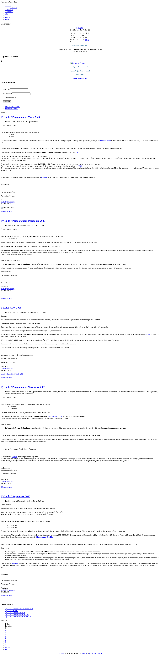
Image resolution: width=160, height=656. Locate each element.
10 (6, 646)
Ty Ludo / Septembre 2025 (15, 496)
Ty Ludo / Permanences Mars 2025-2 (18, 617)
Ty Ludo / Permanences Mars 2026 (20, 117)
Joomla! (85, 653)
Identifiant (6, 89)
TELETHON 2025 (11, 307)
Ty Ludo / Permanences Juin (15, 613)
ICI (76, 152)
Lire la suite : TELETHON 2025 (12, 374)
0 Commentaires (6, 211)
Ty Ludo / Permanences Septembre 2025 (19, 609)
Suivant (7, 647)
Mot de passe (7, 93)
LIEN (80, 166)
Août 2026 (79, 28)
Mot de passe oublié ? (12, 107)
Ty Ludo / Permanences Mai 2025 (17, 615)
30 (88, 40)
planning (148, 334)
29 (86, 40)
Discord (44, 177)
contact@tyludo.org (80, 78)
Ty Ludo (61, 653)
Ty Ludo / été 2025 (11, 611)
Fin (6, 649)
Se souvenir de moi (9, 98)
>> (84, 28)
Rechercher (5, 2)
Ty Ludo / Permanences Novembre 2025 (23, 387)
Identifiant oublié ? (11, 109)
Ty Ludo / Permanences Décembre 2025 (23, 220)
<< (75, 28)
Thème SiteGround (95, 653)
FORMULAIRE (105, 141)
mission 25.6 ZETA (55, 416)
